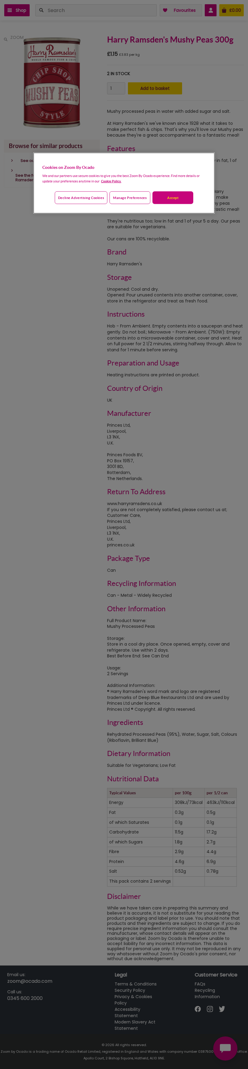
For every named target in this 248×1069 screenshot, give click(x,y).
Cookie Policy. (111, 181)
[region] (124, 183)
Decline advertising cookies (81, 198)
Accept (172, 198)
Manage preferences (130, 198)
